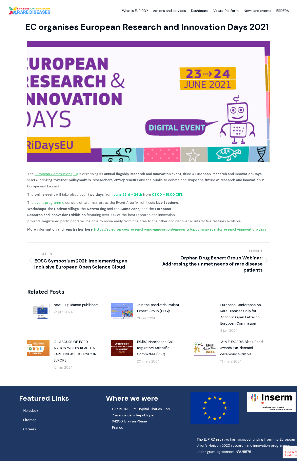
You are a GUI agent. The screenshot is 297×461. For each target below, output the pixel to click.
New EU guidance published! (76, 305)
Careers (29, 429)
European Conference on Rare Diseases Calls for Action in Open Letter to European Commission (240, 314)
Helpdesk (30, 410)
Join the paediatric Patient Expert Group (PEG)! (158, 308)
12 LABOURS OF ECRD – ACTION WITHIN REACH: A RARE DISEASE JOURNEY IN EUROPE (75, 351)
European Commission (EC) (56, 174)
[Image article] (38, 311)
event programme (49, 202)
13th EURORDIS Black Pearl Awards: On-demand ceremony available (241, 348)
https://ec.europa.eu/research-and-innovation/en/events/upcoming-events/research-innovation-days (180, 229)
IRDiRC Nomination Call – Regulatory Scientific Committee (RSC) (157, 348)
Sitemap (30, 420)
